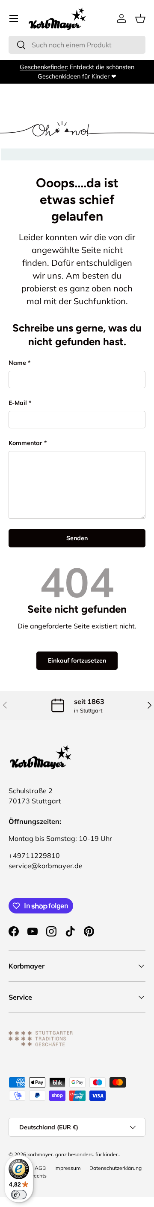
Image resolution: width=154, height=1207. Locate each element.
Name (17, 362)
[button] (140, 18)
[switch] (19, 1194)
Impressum (67, 1168)
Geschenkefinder (43, 67)
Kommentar (25, 443)
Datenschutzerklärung (115, 1168)
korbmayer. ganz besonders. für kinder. (73, 1154)
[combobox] (77, 45)
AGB (40, 1168)
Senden (77, 538)
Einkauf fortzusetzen (77, 660)
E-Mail (18, 403)
